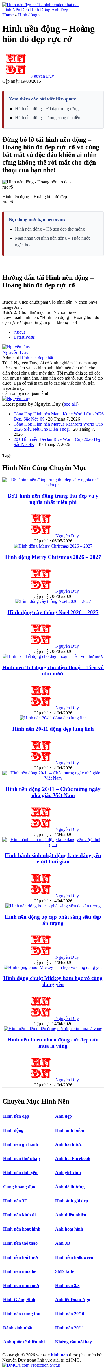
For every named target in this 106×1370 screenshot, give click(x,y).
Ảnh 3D (62, 1243)
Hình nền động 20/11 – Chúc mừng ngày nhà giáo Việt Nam (53, 792)
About (19, 332)
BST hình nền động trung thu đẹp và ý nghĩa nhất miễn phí (53, 499)
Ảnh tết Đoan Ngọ (72, 1299)
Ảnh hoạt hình (69, 1229)
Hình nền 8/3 (67, 1285)
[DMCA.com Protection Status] (31, 1365)
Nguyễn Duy (42, 76)
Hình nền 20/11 (69, 1327)
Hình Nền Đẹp (15, 9)
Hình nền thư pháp (21, 1158)
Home (8, 14)
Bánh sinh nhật (18, 1327)
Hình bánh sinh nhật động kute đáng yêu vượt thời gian (53, 858)
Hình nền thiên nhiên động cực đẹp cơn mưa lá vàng (53, 1043)
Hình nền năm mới (21, 1285)
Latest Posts (24, 337)
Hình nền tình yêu (20, 1172)
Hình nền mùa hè (19, 1271)
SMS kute (64, 1271)
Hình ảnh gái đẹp (71, 1200)
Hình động (27, 14)
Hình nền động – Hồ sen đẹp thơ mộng (50, 229)
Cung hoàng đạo (19, 1186)
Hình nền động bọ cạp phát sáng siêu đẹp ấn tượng (53, 920)
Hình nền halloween (74, 1257)
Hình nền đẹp (16, 1116)
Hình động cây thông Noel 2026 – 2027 (53, 612)
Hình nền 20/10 (69, 1313)
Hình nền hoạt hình (21, 1229)
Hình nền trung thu (21, 1313)
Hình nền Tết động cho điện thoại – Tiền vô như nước (53, 670)
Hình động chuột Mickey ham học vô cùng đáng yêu (53, 981)
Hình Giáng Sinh (19, 1299)
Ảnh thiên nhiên (70, 1215)
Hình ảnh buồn (69, 1130)
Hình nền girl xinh (20, 1144)
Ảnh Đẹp (59, 9)
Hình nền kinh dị (19, 1215)
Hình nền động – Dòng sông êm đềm (48, 117)
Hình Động (40, 9)
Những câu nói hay (73, 1342)
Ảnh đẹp (63, 1116)
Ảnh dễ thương (70, 1186)
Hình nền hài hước (21, 1257)
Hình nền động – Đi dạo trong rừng (47, 108)
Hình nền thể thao (20, 1243)
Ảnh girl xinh (68, 1172)
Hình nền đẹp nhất (36, 357)
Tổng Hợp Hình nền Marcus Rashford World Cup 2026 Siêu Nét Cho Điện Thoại (58, 427)
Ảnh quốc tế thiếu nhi (24, 1342)
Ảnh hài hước (68, 1144)
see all (70, 404)
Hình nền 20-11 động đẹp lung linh (53, 729)
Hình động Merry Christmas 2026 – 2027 (53, 557)
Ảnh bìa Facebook (72, 1158)
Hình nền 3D (15, 1200)
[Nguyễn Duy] (16, 346)
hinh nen (59, 1355)
